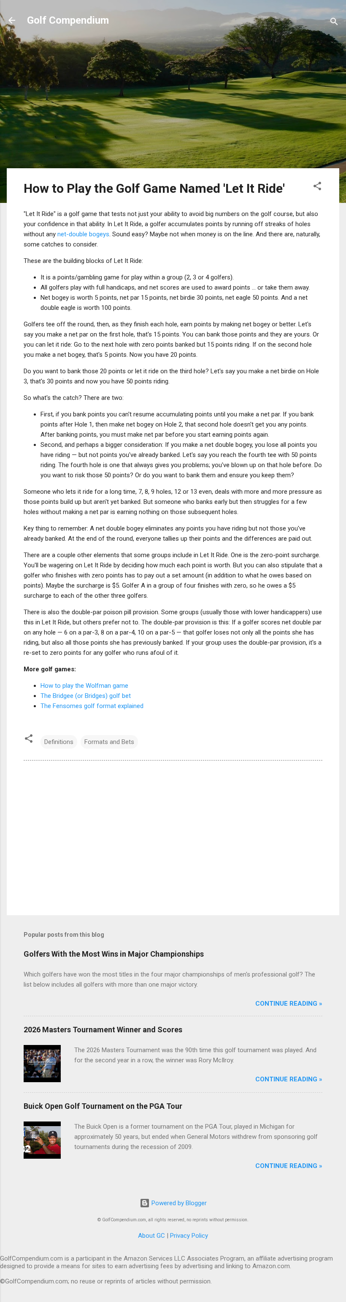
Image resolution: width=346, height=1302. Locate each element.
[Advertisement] (173, 102)
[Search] (334, 23)
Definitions (58, 742)
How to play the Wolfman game (84, 685)
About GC (151, 1235)
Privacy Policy (189, 1235)
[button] (317, 187)
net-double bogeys (83, 234)
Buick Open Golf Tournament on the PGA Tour (103, 1106)
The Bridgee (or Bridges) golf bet (86, 696)
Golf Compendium (68, 20)
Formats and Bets (109, 742)
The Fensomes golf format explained (92, 706)
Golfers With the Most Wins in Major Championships (114, 953)
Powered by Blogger (178, 1203)
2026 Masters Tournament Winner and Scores (103, 1029)
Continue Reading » (288, 1003)
